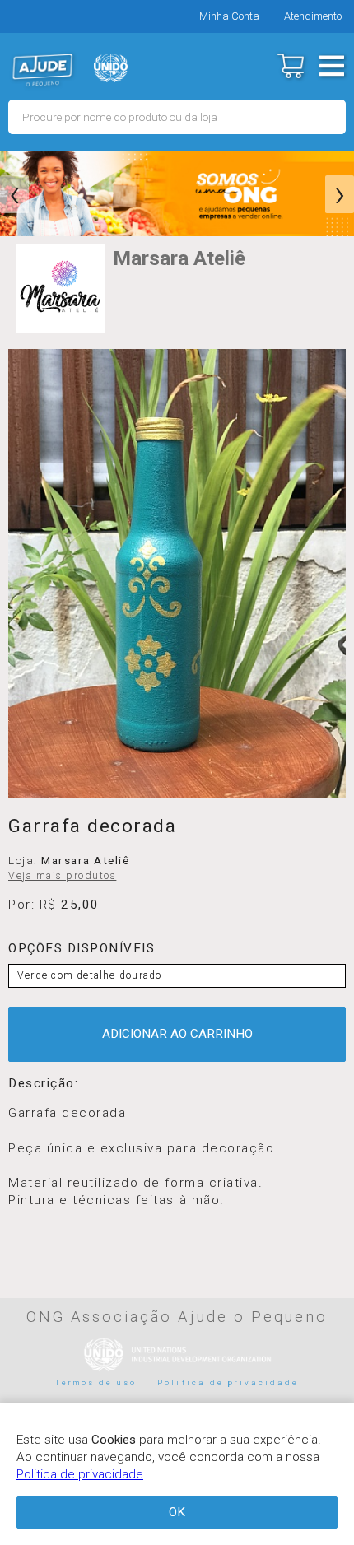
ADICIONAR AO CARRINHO (177, 1033)
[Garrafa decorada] (177, 573)
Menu (331, 66)
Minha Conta (229, 16)
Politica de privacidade (228, 1382)
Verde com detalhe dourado (89, 975)
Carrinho (290, 66)
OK (177, 1512)
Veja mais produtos (62, 876)
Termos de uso (96, 1382)
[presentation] (14, 194)
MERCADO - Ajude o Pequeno (42, 70)
